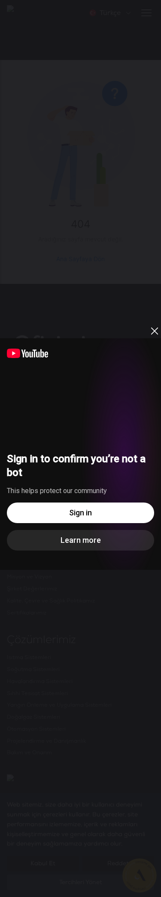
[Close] (154, 331)
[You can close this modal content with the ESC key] (80, 448)
